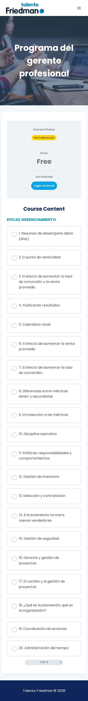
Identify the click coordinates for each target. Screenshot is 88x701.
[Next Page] (60, 662)
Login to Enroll (44, 185)
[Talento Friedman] (25, 8)
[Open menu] (79, 8)
